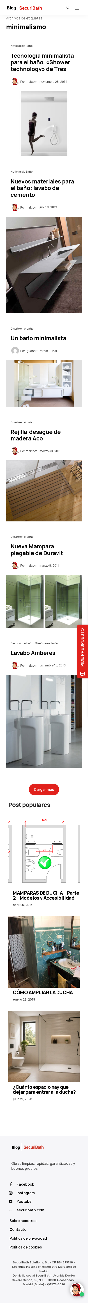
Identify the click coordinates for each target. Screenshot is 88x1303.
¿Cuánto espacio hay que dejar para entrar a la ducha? (44, 1089)
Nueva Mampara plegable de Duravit (37, 549)
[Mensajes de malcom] (15, 81)
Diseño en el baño (22, 328)
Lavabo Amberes (33, 652)
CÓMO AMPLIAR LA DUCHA (43, 992)
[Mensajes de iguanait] (15, 350)
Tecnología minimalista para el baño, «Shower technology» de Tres (42, 62)
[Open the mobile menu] (77, 8)
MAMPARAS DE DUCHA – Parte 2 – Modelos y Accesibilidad (46, 895)
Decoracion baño (22, 643)
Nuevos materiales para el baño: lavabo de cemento (42, 188)
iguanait (32, 351)
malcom (31, 82)
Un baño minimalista (38, 338)
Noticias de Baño (21, 46)
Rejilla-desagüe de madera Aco (36, 435)
